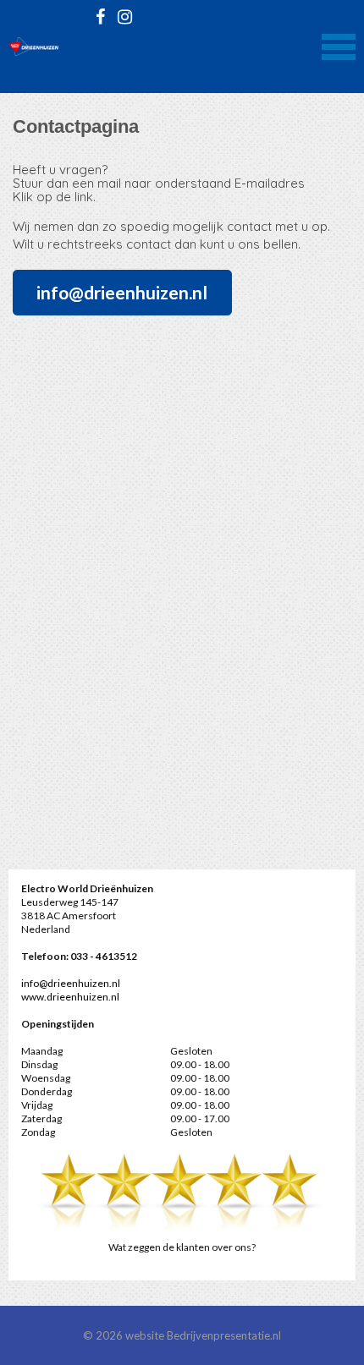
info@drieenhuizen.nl (121, 292)
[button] (339, 45)
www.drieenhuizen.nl (71, 996)
